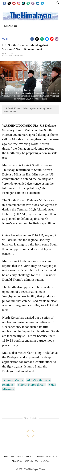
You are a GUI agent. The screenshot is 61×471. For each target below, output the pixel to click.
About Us (9, 457)
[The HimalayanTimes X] (9, 3)
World (5, 39)
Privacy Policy (25, 457)
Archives (17, 461)
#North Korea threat (31, 384)
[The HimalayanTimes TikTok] (23, 3)
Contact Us (31, 461)
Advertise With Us (47, 457)
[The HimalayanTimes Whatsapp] (28, 3)
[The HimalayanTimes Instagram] (19, 3)
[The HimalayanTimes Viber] (33, 3)
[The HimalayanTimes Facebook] (4, 3)
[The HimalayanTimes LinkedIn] (38, 3)
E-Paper (45, 461)
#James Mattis (13, 380)
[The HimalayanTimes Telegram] (42, 3)
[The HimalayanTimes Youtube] (14, 3)
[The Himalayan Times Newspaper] (30, 16)
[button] (10, 26)
